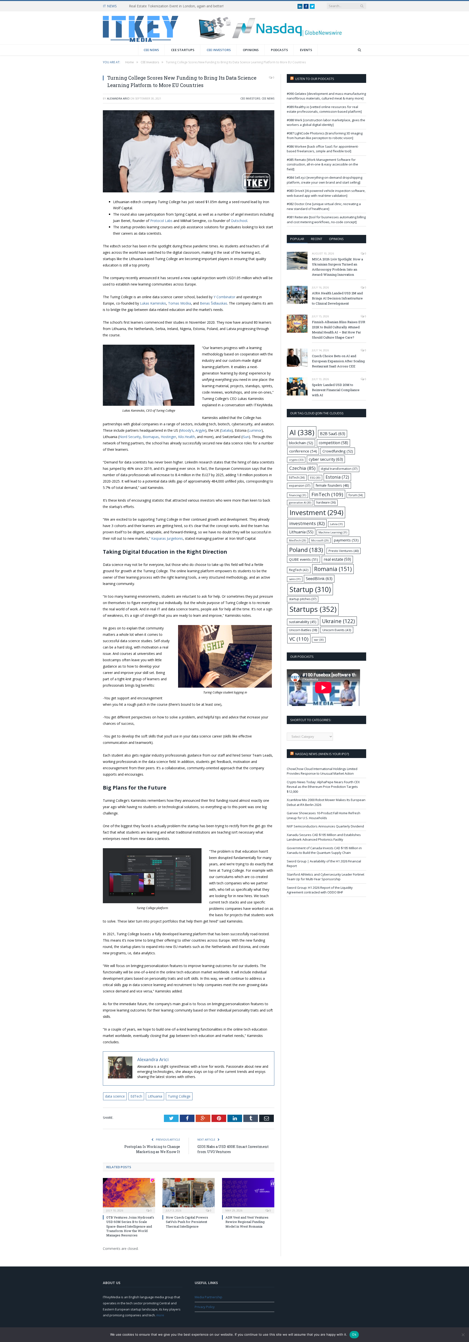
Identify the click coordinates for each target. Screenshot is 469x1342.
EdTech (136, 1096)
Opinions (251, 50)
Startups (313, 609)
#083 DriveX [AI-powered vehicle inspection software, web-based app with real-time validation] (326, 193)
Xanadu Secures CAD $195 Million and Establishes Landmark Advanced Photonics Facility (324, 837)
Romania (333, 569)
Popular (297, 239)
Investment (316, 512)
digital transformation (339, 469)
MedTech (297, 540)
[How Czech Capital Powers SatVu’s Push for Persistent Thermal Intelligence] (188, 1195)
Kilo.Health (186, 436)
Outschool (239, 220)
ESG (315, 477)
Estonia (337, 477)
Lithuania (155, 1096)
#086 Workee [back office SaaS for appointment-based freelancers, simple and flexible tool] (323, 149)
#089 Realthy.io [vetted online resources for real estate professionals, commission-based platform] (324, 109)
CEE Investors (219, 50)
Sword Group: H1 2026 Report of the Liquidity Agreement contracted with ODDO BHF (320, 890)
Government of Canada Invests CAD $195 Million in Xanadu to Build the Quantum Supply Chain (324, 850)
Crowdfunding (337, 451)
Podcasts (279, 50)
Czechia (302, 468)
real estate (337, 559)
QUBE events (303, 559)
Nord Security (130, 436)
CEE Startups (182, 50)
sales (294, 579)
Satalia (226, 430)
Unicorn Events (336, 630)
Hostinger (168, 436)
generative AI (300, 502)
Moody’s (186, 430)
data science (115, 1096)
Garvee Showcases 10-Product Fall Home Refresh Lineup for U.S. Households (323, 815)
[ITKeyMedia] (140, 28)
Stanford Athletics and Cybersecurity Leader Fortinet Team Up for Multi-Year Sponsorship (325, 876)
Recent (316, 239)
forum (356, 495)
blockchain (301, 442)
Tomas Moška (179, 303)
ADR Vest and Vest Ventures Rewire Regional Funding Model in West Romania (246, 1221)
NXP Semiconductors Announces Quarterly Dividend (325, 826)
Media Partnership (208, 1297)
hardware (326, 502)
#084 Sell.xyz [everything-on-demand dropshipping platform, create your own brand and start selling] (324, 180)
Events (306, 50)
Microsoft (320, 540)
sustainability (302, 621)
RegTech (299, 570)
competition (333, 442)
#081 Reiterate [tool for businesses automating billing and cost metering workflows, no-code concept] (326, 219)
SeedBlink (319, 578)
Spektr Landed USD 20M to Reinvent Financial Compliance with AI (336, 390)
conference (303, 451)
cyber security (326, 459)
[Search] (359, 49)
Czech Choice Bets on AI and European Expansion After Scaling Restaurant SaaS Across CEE (338, 361)
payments (346, 540)
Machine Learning (333, 532)
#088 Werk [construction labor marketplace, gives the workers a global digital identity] (326, 122)
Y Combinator (224, 297)
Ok (354, 1334)
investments (307, 523)
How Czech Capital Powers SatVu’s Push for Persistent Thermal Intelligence (187, 1221)
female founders (332, 485)
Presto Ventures (344, 551)
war (319, 639)
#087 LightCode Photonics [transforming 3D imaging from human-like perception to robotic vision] (324, 135)
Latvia (336, 524)
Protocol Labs (161, 220)
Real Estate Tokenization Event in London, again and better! (176, 6)
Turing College (179, 1096)
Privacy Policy (205, 1307)
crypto (296, 460)
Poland (306, 550)
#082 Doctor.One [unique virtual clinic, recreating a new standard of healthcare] (324, 206)
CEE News (151, 50)
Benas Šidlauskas (213, 303)
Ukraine (338, 621)
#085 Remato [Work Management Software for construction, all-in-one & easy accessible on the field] (322, 164)
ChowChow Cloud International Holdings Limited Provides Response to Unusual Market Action (322, 771)
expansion (299, 486)
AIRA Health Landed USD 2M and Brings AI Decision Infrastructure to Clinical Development (337, 298)
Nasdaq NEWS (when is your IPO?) (322, 754)
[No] (462, 1334)
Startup (310, 589)
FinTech (327, 494)
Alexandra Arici (118, 98)
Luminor (255, 430)
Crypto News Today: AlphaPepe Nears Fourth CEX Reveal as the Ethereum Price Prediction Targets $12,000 (323, 787)
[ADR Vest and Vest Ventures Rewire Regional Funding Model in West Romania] (248, 1195)
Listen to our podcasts (314, 79)
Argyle (200, 430)
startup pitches (302, 599)
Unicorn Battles (303, 630)
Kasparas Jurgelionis (167, 538)
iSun (245, 436)
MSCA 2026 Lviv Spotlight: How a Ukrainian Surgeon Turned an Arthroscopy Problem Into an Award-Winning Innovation (337, 267)
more (160, 1315)
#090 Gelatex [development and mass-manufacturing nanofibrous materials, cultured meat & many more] (326, 96)
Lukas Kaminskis (153, 303)
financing (297, 495)
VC (299, 638)
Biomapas (151, 436)
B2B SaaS (332, 433)
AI (301, 432)
